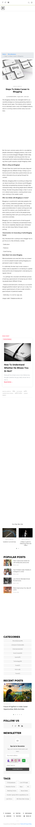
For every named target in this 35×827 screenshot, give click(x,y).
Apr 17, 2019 (16, 583)
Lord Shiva (9, 799)
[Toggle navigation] (3, 8)
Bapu (21, 787)
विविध (14, 391)
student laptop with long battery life (17, 795)
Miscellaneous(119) (18, 641)
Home (4, 54)
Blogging (19, 391)
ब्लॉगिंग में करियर (18, 393)
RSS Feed (18, 816)
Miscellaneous (12, 54)
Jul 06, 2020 (16, 592)
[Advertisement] (17, 30)
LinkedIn (8, 816)
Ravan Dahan (24, 791)
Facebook (8, 813)
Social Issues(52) (17, 653)
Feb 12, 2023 (16, 574)
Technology (7, 704)
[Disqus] (17, 424)
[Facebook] (2, 2)
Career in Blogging (7, 393)
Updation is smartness (9, 542)
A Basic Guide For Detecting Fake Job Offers (25, 543)
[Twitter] (5, 2)
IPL (28, 787)
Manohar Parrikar (10, 787)
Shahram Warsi (12, 97)
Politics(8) (17, 670)
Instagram (28, 813)
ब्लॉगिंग (25, 391)
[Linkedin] (8, 2)
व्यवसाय (4, 395)
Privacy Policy (28, 824)
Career (26, 393)
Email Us (28, 816)
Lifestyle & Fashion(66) (17, 645)
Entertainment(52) (18, 649)
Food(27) (17, 665)
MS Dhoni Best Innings (23, 799)
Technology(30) (18, 661)
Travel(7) (17, 674)
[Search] (29, 2)
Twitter (18, 813)
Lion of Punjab (24, 783)
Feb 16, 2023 (16, 565)
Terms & (22, 824)
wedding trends (11, 791)
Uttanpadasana (11, 783)
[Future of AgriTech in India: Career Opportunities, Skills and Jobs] (18, 692)
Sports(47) (17, 657)
